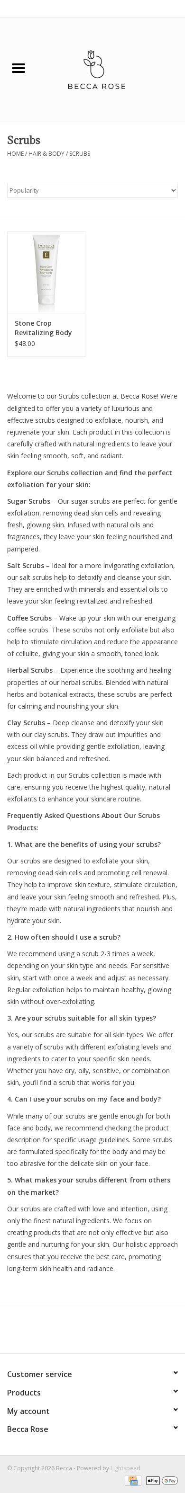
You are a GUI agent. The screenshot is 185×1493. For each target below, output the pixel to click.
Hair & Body (46, 154)
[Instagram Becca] (109, 1331)
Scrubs (79, 154)
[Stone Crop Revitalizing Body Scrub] (46, 272)
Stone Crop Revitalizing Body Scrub (43, 328)
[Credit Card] (131, 1480)
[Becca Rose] (111, 68)
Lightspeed (125, 1468)
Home (15, 154)
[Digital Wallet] (160, 1480)
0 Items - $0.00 (158, 8)
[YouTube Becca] (92, 1331)
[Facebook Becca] (75, 1331)
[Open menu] (18, 67)
